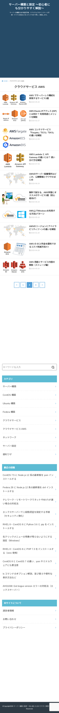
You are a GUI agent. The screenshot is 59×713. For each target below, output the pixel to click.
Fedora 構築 (9, 412)
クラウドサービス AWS (14, 429)
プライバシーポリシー (14, 627)
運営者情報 (8, 610)
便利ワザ (7, 454)
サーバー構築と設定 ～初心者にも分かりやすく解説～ (29, 6)
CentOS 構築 (9, 395)
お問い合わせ (9, 619)
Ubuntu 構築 (9, 403)
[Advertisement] (29, 48)
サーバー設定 (9, 446)
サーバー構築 (9, 386)
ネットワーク (9, 437)
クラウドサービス (12, 420)
